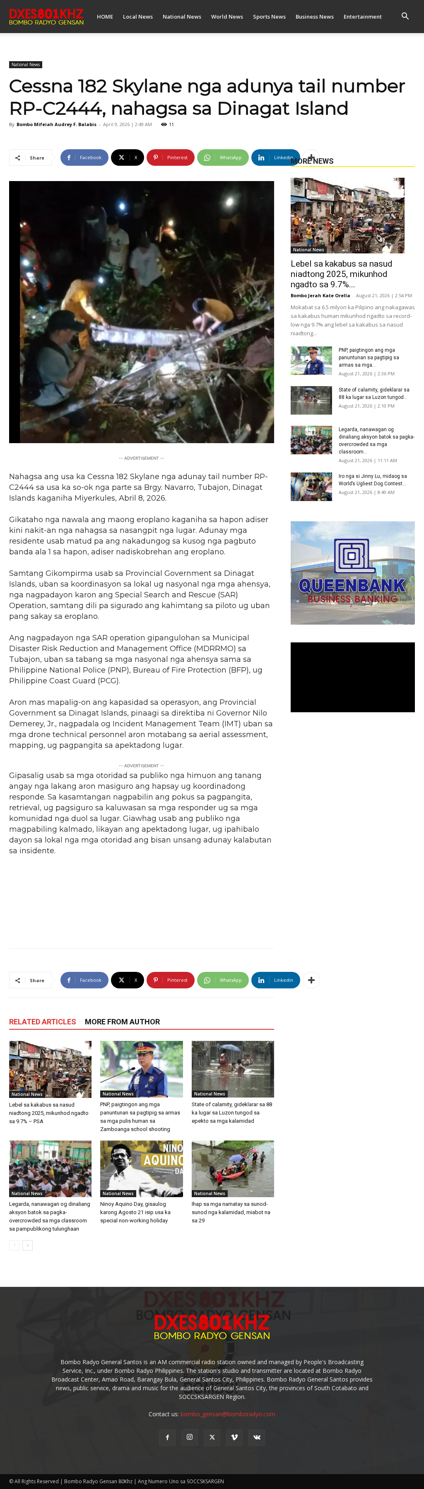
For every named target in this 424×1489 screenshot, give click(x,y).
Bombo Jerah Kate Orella (320, 295)
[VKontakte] (256, 1437)
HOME (105, 16)
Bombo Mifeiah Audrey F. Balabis (56, 124)
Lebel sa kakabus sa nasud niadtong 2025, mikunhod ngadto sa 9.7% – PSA (49, 1113)
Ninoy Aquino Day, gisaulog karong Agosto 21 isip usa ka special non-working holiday (135, 1212)
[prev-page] (14, 1245)
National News (182, 16)
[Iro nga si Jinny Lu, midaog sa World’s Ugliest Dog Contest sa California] (311, 486)
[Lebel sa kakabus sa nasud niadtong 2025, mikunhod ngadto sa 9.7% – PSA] (50, 1069)
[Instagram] (189, 1437)
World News (227, 16)
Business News (315, 16)
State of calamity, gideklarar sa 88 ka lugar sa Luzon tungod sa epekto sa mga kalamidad (232, 1112)
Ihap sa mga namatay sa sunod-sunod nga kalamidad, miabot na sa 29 (231, 1212)
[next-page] (27, 1245)
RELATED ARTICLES (42, 1021)
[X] (212, 1437)
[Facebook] (167, 1437)
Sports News (269, 16)
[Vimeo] (234, 1437)
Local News (138, 16)
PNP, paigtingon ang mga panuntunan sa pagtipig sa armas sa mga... (369, 357)
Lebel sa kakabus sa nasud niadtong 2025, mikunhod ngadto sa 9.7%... (342, 274)
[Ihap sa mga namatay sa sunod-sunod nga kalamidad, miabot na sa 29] (233, 1169)
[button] (405, 17)
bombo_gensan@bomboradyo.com (228, 1414)
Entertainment (363, 16)
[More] (311, 157)
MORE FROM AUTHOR (122, 1021)
